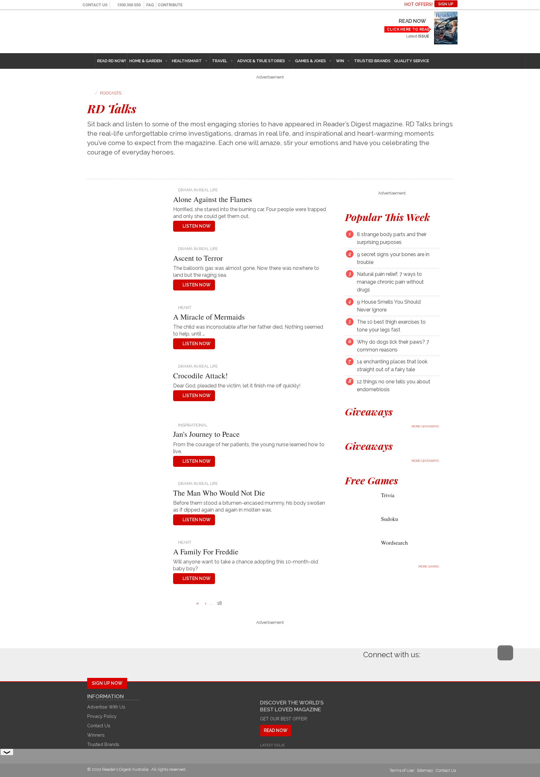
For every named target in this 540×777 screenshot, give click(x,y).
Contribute (170, 5)
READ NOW (276, 730)
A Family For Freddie (205, 552)
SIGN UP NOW (107, 683)
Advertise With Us (106, 706)
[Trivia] (358, 499)
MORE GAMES (428, 566)
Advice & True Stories (261, 60)
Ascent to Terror (198, 258)
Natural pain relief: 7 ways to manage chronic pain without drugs (390, 282)
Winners (96, 735)
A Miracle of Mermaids (209, 317)
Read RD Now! (111, 60)
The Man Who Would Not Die (219, 493)
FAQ (150, 5)
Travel (219, 60)
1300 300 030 (129, 5)
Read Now (412, 21)
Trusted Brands (103, 744)
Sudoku (389, 518)
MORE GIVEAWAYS (425, 426)
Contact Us (95, 5)
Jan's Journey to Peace (206, 434)
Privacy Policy (102, 716)
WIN (340, 60)
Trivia (387, 495)
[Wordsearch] (358, 547)
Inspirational (193, 425)
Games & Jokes (310, 60)
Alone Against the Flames (212, 199)
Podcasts (110, 93)
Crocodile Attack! (200, 376)
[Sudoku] (358, 523)
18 (219, 603)
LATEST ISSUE (272, 745)
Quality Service (411, 60)
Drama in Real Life (198, 190)
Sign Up (445, 4)
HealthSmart (187, 60)
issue (423, 36)
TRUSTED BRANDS (372, 60)
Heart (184, 307)
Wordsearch (394, 542)
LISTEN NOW (196, 226)
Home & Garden (145, 60)
